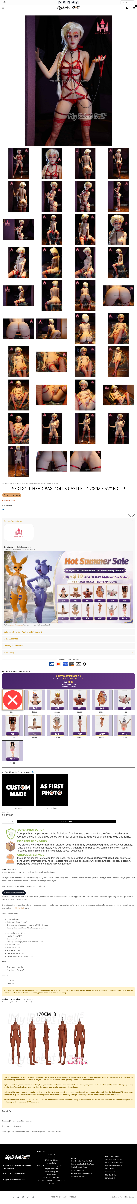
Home (4, 483)
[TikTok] (77, 2)
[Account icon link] (126, 8)
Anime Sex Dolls (111, 1172)
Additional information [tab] (22, 1121)
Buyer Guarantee (51, 1169)
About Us (51, 1157)
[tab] (68, 573)
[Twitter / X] (60, 2)
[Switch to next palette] (4, 2)
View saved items (8, 500)
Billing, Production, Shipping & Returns (51, 1166)
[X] (13, 1197)
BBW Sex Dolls (110, 1178)
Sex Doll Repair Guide (79, 1167)
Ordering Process (77, 1170)
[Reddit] (72, 2)
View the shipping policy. (36, 928)
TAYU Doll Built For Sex (113, 1159)
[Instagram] (23, 1197)
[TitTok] (28, 1197)
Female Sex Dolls (19, 483)
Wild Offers (109, 1169)
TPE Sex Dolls (19, 908)
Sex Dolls (10, 483)
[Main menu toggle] (3, 7)
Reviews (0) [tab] (6, 1121)
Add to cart (66, 821)
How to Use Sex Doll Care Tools (82, 1164)
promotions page (16, 625)
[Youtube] (64, 2)
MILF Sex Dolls (110, 1175)
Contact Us (51, 1154)
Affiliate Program (51, 1171)
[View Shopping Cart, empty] (134, 7)
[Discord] (68, 2)
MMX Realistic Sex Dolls (114, 1162)
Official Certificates (51, 1160)
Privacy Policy (51, 1163)
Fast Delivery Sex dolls (113, 1166)
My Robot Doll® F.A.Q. (51, 1177)
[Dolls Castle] (19, 532)
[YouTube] (18, 1197)
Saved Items (51, 1174)
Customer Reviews (78, 1176)
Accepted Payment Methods (81, 1173)
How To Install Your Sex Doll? (81, 1161)
